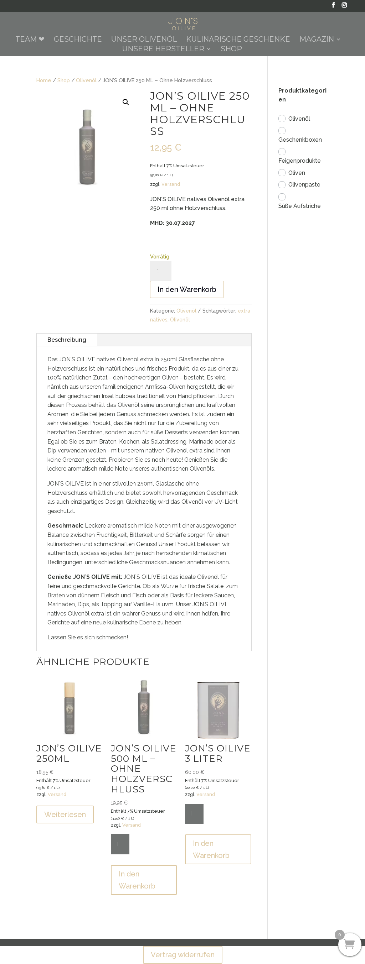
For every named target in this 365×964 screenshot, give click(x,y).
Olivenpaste (304, 184)
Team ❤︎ (30, 40)
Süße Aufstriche (299, 206)
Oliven (296, 172)
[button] (125, 102)
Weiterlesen (65, 814)
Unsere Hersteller (163, 49)
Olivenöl (86, 80)
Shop (231, 49)
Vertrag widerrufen (183, 954)
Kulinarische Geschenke (238, 40)
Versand (170, 184)
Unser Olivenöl (144, 40)
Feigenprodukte (299, 160)
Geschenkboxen (300, 139)
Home (43, 80)
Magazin (316, 40)
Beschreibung (66, 339)
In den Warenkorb (187, 289)
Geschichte (78, 40)
